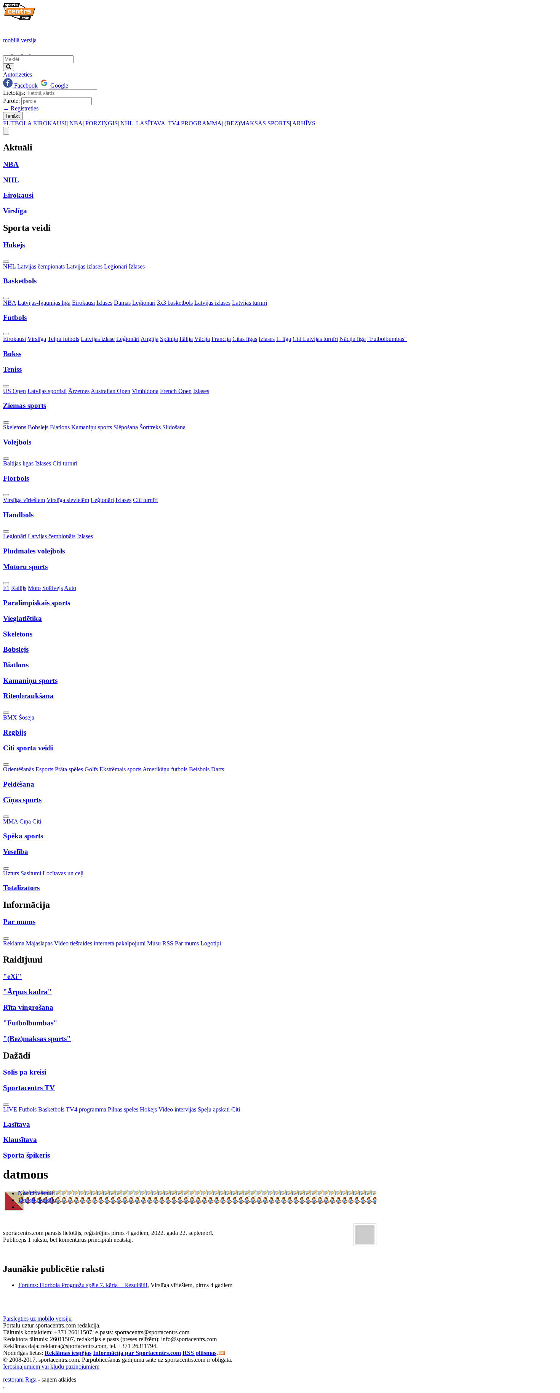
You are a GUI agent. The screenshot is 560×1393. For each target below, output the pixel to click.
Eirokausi (83, 302)
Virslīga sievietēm (67, 500)
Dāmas (122, 302)
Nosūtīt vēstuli (35, 1193)
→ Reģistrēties (20, 108)
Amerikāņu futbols (164, 769)
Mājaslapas (39, 943)
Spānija (169, 339)
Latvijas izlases (84, 266)
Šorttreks (150, 427)
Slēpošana (126, 427)
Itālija (186, 339)
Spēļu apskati (214, 1109)
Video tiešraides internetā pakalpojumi (100, 943)
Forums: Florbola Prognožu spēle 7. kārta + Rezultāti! (82, 1285)
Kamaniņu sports (91, 427)
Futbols (28, 1109)
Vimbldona (145, 391)
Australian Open (110, 391)
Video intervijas (177, 1109)
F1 (6, 588)
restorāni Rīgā (20, 1379)
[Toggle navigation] (6, 131)
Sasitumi (31, 873)
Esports (44, 769)
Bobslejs (38, 427)
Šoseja (26, 717)
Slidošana (174, 427)
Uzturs (11, 873)
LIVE (10, 1109)
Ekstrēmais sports (120, 769)
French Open (176, 391)
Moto (34, 588)
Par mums (187, 943)
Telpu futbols (63, 339)
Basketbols (51, 1109)
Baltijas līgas (18, 463)
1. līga (283, 339)
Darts (217, 769)
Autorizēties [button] (17, 74)
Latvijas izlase (98, 339)
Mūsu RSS (160, 943)
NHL (126, 123)
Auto (70, 588)
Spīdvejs (52, 588)
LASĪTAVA (150, 123)
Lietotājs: (14, 93)
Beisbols (199, 769)
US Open (14, 391)
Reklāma (13, 943)
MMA (10, 821)
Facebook (25, 85)
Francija (221, 339)
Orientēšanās (18, 769)
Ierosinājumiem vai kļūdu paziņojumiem (51, 1366)
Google (58, 85)
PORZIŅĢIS (101, 123)
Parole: (11, 101)
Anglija (149, 339)
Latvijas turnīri (249, 302)
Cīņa (25, 821)
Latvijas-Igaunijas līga (44, 302)
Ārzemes (79, 391)
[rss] (222, 1353)
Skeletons (14, 427)
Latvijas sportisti (47, 391)
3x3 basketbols (175, 302)
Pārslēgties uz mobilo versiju (37, 1318)
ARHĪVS (303, 123)
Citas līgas (244, 339)
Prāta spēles (69, 769)
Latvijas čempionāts (41, 266)
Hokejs (148, 1109)
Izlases (137, 266)
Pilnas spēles (123, 1109)
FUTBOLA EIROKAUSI (35, 123)
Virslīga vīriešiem (24, 500)
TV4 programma (86, 1109)
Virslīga (36, 339)
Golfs (91, 769)
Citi (36, 821)
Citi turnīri (65, 463)
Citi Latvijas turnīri (315, 339)
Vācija (202, 339)
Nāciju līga (352, 339)
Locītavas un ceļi (63, 873)
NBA (76, 123)
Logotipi (210, 943)
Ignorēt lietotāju (37, 1200)
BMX (10, 717)
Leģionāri (115, 266)
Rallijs (18, 588)
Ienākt (13, 116)
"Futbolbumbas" (387, 339)
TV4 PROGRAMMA (195, 123)
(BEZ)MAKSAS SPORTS (257, 123)
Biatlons (60, 427)
